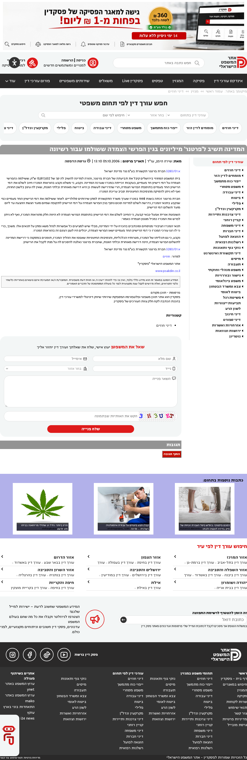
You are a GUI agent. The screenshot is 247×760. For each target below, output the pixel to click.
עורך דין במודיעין (115, 575)
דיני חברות (232, 231)
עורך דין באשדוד (208, 575)
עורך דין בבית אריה (232, 587)
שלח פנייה (91, 429)
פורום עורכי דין (37, 81)
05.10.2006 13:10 (107, 161)
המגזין (178, 81)
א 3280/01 (173, 171)
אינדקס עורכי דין (228, 81)
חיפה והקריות (61, 582)
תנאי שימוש (237, 707)
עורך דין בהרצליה (32, 575)
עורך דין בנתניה (61, 575)
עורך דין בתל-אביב (232, 562)
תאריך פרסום (133, 161)
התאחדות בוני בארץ (18, 706)
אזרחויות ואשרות (226, 325)
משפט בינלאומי (228, 281)
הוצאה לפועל (230, 236)
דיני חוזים (176, 91)
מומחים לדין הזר (199, 128)
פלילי (61, 128)
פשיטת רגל (232, 297)
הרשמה (67, 60)
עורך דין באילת (149, 587)
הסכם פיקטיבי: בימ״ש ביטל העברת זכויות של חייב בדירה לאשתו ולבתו (205, 527)
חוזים (166, 256)
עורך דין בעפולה (120, 562)
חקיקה (242, 696)
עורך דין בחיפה (149, 562)
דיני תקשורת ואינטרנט (222, 253)
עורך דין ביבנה (235, 575)
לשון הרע (233, 308)
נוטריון (235, 336)
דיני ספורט (232, 319)
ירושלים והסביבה (145, 570)
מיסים (236, 258)
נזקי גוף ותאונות (227, 247)
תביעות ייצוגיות (227, 303)
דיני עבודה (102, 128)
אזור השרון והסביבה (56, 570)
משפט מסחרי (130, 128)
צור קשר (240, 713)
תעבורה (234, 264)
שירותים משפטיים (74, 81)
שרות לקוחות (236, 701)
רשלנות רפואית (228, 242)
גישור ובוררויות (228, 275)
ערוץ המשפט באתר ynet (19, 686)
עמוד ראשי (214, 91)
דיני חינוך (233, 314)
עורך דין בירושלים (146, 575)
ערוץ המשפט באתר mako (19, 698)
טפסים (157, 81)
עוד (9, 81)
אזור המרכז (237, 557)
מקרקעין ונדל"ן (35, 128)
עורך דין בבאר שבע (59, 562)
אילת (156, 582)
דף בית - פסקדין (234, 678)
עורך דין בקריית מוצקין (29, 587)
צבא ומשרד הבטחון (225, 286)
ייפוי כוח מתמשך (163, 128)
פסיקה (199, 81)
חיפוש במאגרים (235, 684)
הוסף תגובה (172, 454)
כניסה (81, 60)
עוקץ (30, 712)
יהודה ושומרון (234, 582)
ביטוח (79, 128)
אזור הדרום (64, 557)
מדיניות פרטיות (234, 719)
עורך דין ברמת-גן (200, 562)
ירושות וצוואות (228, 330)
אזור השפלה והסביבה (227, 570)
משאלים (106, 81)
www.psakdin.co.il (167, 271)
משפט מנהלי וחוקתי (224, 269)
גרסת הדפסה (78, 161)
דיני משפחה (231, 225)
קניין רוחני (232, 220)
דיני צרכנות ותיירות (224, 214)
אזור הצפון (151, 557)
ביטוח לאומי (231, 292)
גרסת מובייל (237, 724)
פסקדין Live (132, 81)
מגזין (195, 91)
